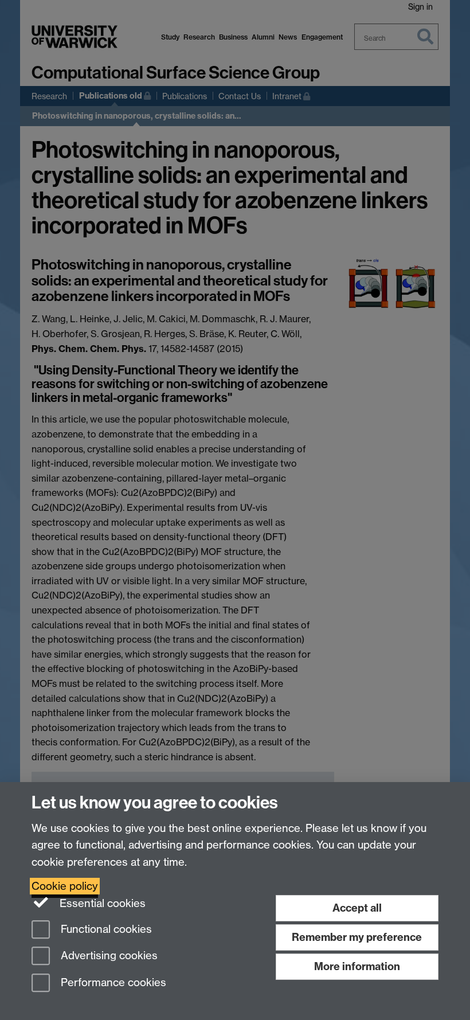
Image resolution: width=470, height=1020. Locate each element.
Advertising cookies (108, 956)
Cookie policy (65, 886)
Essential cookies (101, 903)
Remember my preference (357, 937)
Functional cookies (105, 929)
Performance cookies (112, 983)
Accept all (357, 908)
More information (357, 966)
